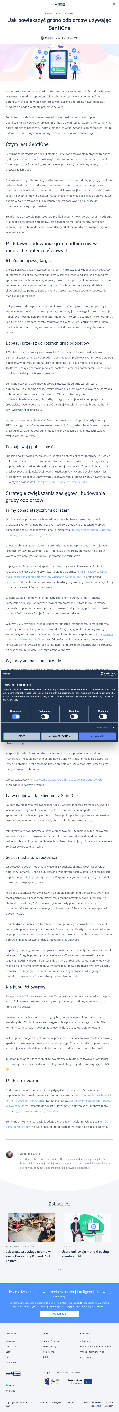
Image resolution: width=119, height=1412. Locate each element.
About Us (10, 1341)
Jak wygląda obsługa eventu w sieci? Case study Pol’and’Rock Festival (28, 1256)
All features (86, 1341)
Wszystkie (67, 1246)
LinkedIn (109, 1405)
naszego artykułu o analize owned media (61, 482)
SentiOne (22, 1402)
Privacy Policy (49, 1346)
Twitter (48, 877)
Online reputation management (96, 1346)
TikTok (85, 1402)
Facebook (44, 1402)
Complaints (48, 1351)
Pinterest (96, 1402)
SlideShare (96, 1405)
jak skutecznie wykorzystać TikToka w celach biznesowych (66, 779)
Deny (22, 736)
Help (11, 1385)
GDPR (45, 1357)
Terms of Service (51, 1341)
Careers (9, 1351)
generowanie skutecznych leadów (37, 1111)
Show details (103, 727)
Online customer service (92, 1351)
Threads (70, 1402)
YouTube (108, 1402)
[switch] (45, 716)
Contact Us (11, 1346)
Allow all (97, 736)
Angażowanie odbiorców (59, 13)
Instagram (32, 877)
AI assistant (86, 1357)
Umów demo (59, 1314)
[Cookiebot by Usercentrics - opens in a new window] (103, 674)
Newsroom (11, 1362)
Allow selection (59, 736)
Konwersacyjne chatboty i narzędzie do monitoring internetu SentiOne (59, 4)
